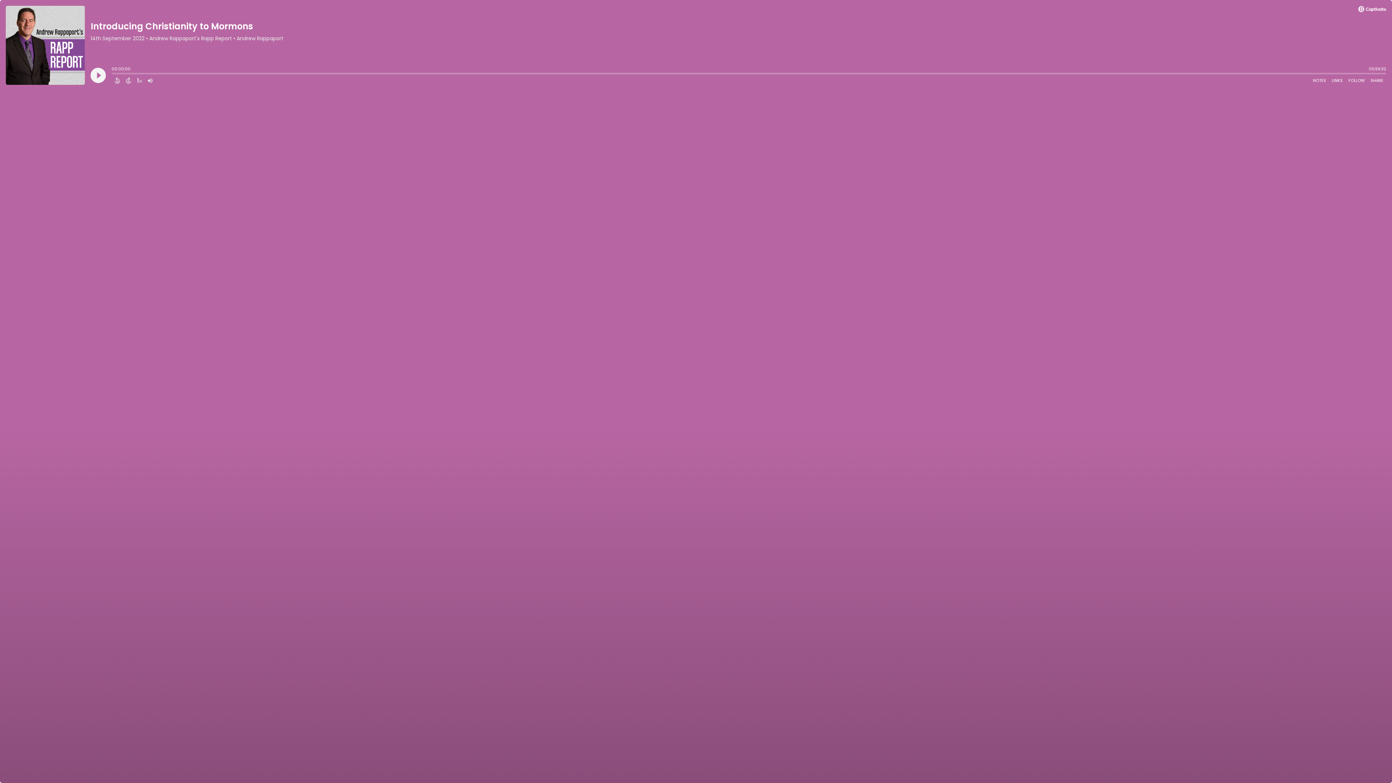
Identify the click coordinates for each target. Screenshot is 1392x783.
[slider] (113, 74)
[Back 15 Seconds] (117, 80)
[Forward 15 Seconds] (128, 80)
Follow (1356, 80)
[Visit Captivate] (1372, 10)
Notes (1319, 80)
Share (1377, 80)
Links (1337, 80)
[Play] (98, 75)
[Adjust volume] (150, 80)
